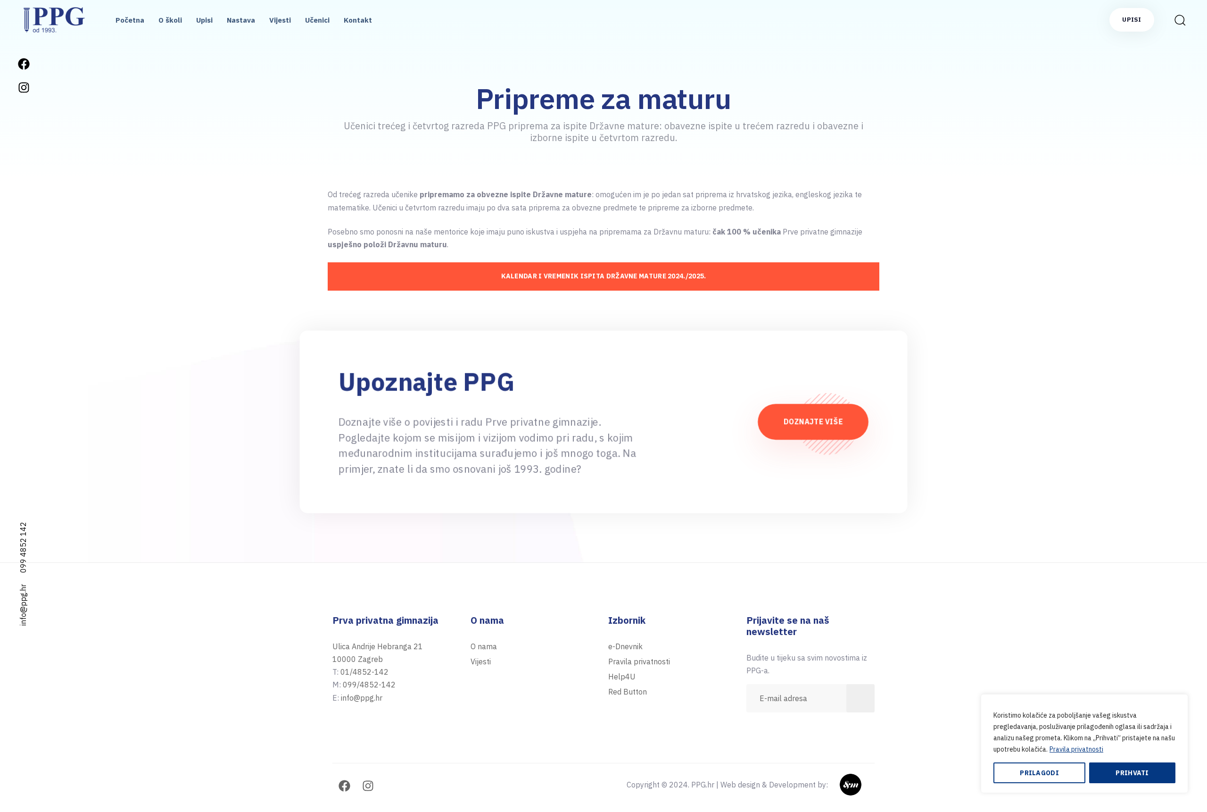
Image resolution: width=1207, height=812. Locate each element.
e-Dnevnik (625, 646)
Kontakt (358, 20)
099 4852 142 (23, 547)
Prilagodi (1039, 773)
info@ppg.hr (23, 605)
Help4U (622, 676)
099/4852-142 (369, 684)
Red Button (627, 691)
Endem (863, 784)
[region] (1084, 743)
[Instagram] (23, 87)
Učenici (317, 20)
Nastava (241, 20)
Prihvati (1132, 773)
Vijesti (280, 20)
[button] (1176, 19)
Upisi (204, 20)
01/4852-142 (364, 672)
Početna (130, 20)
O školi (170, 20)
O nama (484, 646)
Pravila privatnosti (1076, 749)
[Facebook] (23, 63)
